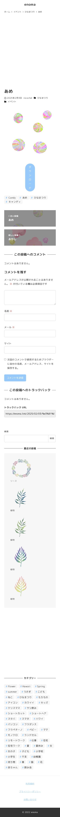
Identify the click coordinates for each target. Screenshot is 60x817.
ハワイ (39, 718)
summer (12, 691)
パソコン (13, 724)
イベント (12, 101)
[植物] (21, 498)
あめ (24, 197)
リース (13, 481)
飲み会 (28, 767)
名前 (8, 311)
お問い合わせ (30, 799)
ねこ (10, 697)
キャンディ (14, 201)
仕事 (34, 740)
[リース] (21, 468)
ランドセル (30, 735)
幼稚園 (37, 756)
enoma (30, 4)
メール (9, 327)
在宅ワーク (14, 745)
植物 (12, 510)
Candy (12, 197)
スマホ (25, 718)
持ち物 (11, 762)
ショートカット (16, 713)
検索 (6, 431)
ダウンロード (30, 177)
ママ (45, 729)
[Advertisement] (30, 52)
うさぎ (27, 691)
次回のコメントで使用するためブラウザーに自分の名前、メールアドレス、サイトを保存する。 (30, 364)
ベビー (33, 729)
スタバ (11, 718)
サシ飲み (32, 708)
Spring (41, 686)
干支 (24, 756)
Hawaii (26, 686)
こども (41, 691)
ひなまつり (42, 98)
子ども (25, 751)
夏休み (39, 745)
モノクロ (13, 735)
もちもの (43, 697)
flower (12, 686)
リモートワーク (16, 740)
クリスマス (14, 708)
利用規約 (30, 783)
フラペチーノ (15, 729)
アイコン (13, 702)
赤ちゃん (13, 767)
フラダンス (30, 724)
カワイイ (29, 702)
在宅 (45, 740)
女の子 (11, 751)
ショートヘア (39, 713)
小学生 (11, 756)
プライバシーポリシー (30, 791)
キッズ (44, 702)
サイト (8, 343)
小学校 (39, 751)
